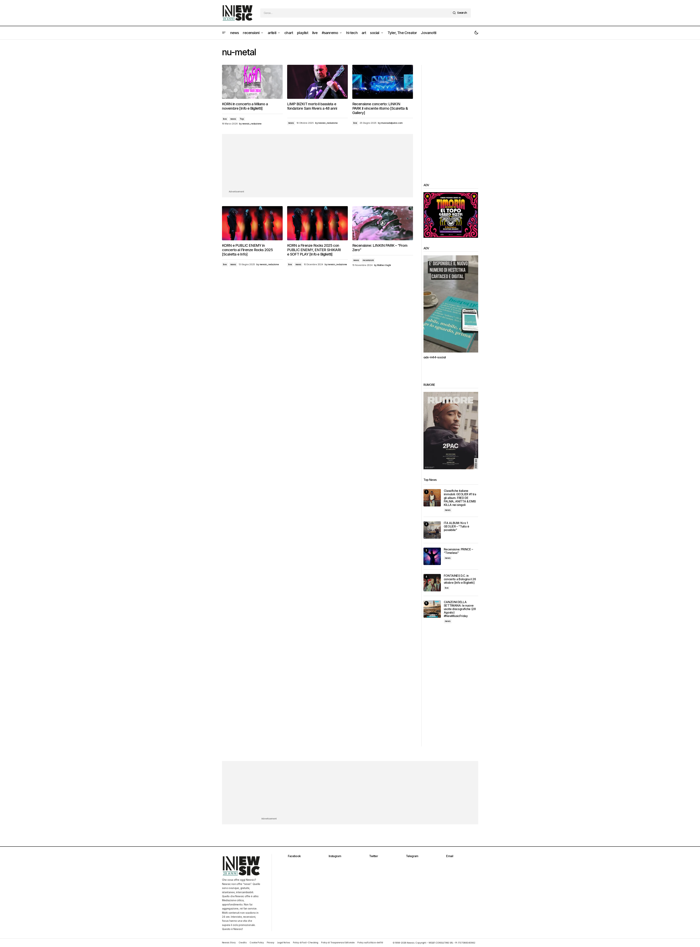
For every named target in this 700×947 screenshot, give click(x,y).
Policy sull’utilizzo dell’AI (370, 942)
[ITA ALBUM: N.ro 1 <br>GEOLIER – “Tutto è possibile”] (432, 530)
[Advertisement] (317, 164)
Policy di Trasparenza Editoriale (337, 942)
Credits (243, 942)
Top (242, 119)
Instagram (335, 856)
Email (449, 856)
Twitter (373, 856)
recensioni (368, 260)
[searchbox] (355, 13)
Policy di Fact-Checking (305, 942)
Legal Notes (283, 942)
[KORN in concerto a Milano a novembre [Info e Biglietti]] (252, 82)
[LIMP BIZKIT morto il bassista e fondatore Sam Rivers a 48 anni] (317, 82)
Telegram (412, 856)
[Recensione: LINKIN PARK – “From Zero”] (382, 223)
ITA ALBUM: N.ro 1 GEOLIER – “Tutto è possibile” (456, 526)
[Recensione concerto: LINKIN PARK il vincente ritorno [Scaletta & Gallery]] (382, 82)
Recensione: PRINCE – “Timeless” (458, 551)
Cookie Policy (257, 942)
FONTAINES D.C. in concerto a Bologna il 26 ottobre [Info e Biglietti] (460, 579)
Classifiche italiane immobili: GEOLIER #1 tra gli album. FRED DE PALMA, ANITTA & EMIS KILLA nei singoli (460, 498)
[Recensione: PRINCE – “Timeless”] (432, 556)
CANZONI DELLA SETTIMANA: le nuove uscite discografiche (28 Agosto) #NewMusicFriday (460, 609)
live (225, 119)
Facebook (294, 856)
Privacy (270, 942)
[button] (223, 32)
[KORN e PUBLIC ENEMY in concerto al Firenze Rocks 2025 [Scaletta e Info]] (252, 223)
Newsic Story (229, 942)
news (233, 119)
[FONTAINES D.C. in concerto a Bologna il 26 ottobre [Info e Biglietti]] (432, 582)
